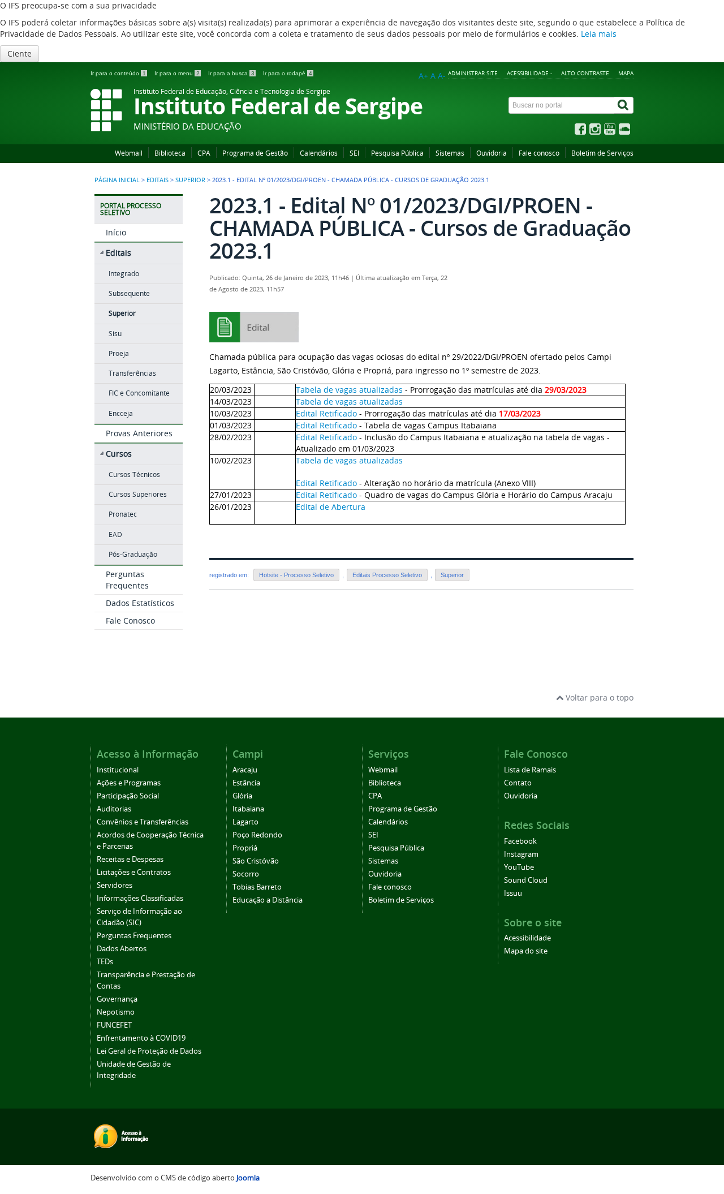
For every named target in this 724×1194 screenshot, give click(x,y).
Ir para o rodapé (287, 73)
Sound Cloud (526, 880)
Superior (190, 180)
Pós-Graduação (133, 554)
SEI (354, 153)
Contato (518, 783)
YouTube (519, 867)
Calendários (319, 153)
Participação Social (128, 796)
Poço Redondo (257, 835)
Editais (157, 180)
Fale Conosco (130, 620)
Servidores (114, 885)
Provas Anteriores (139, 433)
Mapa (626, 73)
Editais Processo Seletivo (387, 575)
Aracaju (244, 770)
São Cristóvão (255, 861)
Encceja (121, 413)
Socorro (245, 874)
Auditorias (114, 809)
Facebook (520, 841)
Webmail (129, 153)
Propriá (244, 848)
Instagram (521, 854)
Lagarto (245, 822)
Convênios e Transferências (142, 822)
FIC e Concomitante (139, 393)
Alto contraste (585, 73)
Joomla (248, 1178)
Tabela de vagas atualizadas (349, 389)
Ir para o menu (177, 73)
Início (116, 232)
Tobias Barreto (257, 887)
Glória (242, 796)
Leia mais (599, 33)
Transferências (132, 373)
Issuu (513, 893)
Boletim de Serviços (602, 153)
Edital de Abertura (330, 506)
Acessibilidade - (529, 73)
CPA (203, 153)
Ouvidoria (491, 153)
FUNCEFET (114, 1025)
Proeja (119, 353)
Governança (117, 999)
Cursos (119, 453)
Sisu (115, 333)
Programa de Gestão (255, 153)
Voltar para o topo (598, 697)
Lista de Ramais (530, 770)
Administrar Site (473, 73)
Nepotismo (116, 1012)
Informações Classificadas (140, 898)
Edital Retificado (326, 413)
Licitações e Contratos (134, 872)
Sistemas (450, 153)
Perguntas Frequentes (127, 580)
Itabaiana (248, 809)
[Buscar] (624, 105)
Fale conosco (539, 153)
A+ (423, 75)
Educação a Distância (267, 900)
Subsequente (129, 293)
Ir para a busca (231, 73)
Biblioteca (170, 153)
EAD (115, 534)
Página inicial (117, 180)
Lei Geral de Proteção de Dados (149, 1051)
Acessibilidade (527, 938)
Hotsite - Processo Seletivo (296, 575)
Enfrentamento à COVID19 (141, 1038)
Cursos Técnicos (134, 474)
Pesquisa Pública (397, 153)
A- (442, 75)
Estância (246, 783)
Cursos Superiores (138, 494)
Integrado (124, 273)
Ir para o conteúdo (118, 73)
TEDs (105, 962)
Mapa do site (526, 951)
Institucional (118, 770)
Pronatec (123, 514)
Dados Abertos (121, 949)
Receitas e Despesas (130, 859)
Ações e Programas (129, 783)
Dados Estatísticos (140, 603)
